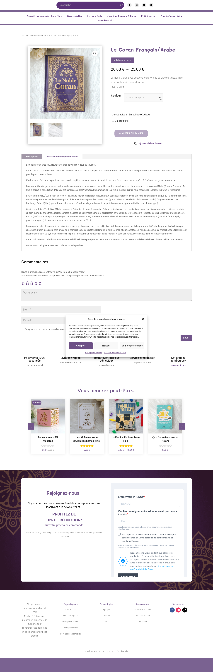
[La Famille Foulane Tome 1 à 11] (126, 432)
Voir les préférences (132, 345)
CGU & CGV (70, 609)
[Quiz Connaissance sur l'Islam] (165, 432)
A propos (106, 609)
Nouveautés (42, 16)
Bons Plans (56, 16)
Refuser (106, 345)
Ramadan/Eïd (105, 21)
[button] (142, 319)
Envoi (186, 337)
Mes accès (142, 621)
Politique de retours (70, 621)
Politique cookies (70, 628)
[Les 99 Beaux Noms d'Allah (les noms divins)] (87, 432)
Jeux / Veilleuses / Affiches (121, 16)
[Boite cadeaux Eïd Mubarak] (48, 432)
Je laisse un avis (122, 60)
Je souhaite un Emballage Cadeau (131, 114)
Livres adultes (74, 16)
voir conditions (178, 365)
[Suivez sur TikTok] (184, 609)
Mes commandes (142, 615)
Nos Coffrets (168, 16)
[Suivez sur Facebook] (172, 609)
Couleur (116, 95)
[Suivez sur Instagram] (178, 609)
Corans (48, 35)
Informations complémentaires (62, 156)
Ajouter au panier (131, 133)
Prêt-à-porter (148, 16)
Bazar (180, 16)
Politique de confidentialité (115, 353)
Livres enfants (94, 16)
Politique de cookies (93, 353)
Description (32, 156)
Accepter (80, 345)
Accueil (31, 16)
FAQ (106, 621)
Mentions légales (70, 615)
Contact (106, 615)
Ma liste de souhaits (142, 609)
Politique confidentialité (70, 634)
